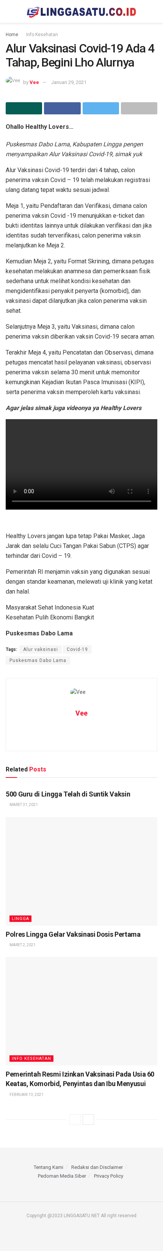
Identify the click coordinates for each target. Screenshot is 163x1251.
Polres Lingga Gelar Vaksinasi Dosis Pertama (73, 934)
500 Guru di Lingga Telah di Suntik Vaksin (68, 794)
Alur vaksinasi (40, 649)
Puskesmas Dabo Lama (37, 660)
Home (12, 34)
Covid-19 (77, 649)
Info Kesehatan (42, 34)
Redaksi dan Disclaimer (97, 1167)
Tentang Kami (48, 1167)
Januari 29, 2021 (68, 82)
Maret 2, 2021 (22, 945)
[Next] (88, 1119)
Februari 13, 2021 (26, 1095)
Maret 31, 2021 (23, 805)
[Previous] (75, 1119)
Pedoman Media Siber (62, 1176)
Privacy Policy (108, 1176)
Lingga (20, 918)
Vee (34, 82)
